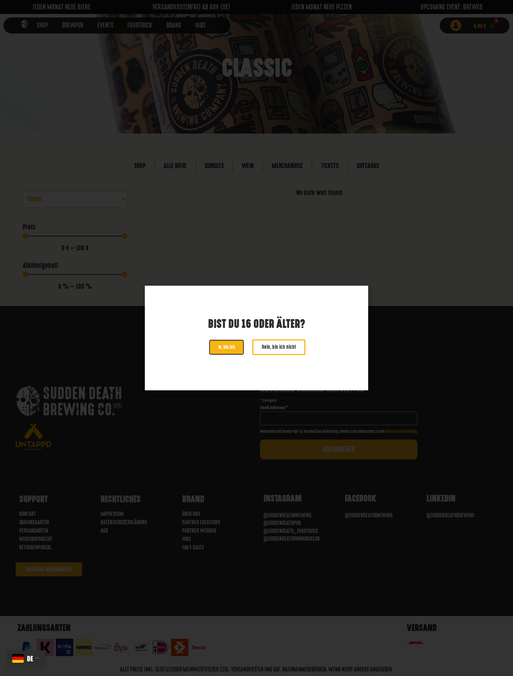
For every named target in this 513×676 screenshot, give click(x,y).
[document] (256, 338)
